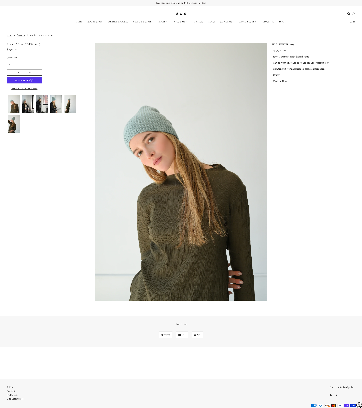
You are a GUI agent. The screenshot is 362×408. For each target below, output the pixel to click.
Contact (11, 391)
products (21, 35)
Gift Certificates (15, 398)
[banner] (181, 13)
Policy (10, 387)
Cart (352, 21)
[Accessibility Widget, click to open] (359, 405)
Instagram (12, 395)
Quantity (11, 57)
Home (9, 35)
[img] (348, 14)
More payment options (24, 88)
